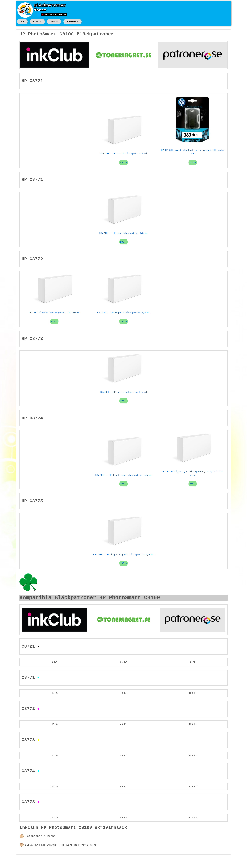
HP (22, 21)
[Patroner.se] (192, 55)
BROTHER (72, 21)
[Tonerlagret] (123, 55)
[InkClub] (54, 55)
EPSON (54, 21)
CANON (37, 21)
